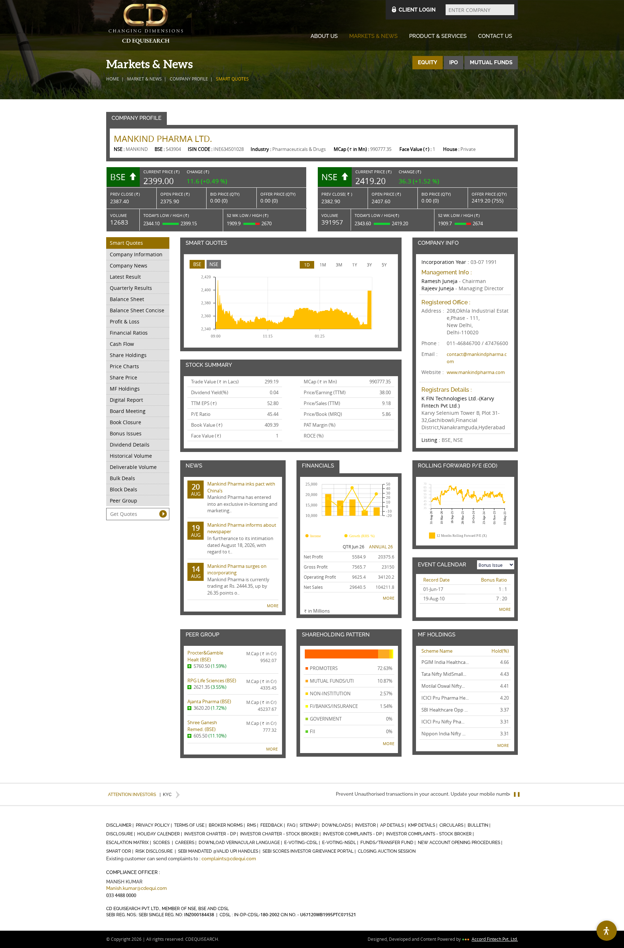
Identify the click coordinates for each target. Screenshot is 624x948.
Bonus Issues (126, 433)
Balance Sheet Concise (137, 310)
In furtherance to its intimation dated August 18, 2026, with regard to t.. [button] (234, 538)
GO (163, 514)
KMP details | (423, 825)
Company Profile (189, 79)
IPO (453, 62)
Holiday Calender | (160, 833)
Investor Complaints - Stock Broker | (430, 833)
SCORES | (163, 842)
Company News (128, 265)
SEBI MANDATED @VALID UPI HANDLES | (219, 851)
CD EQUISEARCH (146, 25)
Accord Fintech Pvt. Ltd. (495, 939)
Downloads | (338, 825)
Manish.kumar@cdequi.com (136, 888)
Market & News (144, 79)
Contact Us (495, 36)
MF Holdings (125, 388)
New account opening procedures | (460, 842)
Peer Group (123, 500)
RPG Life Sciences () (211, 680)
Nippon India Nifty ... (443, 733)
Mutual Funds (491, 62)
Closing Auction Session (387, 851)
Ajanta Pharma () (209, 701)
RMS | (253, 825)
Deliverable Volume (133, 467)
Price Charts (124, 366)
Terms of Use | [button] (191, 825)
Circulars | (453, 825)
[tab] (197, 264)
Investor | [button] (367, 825)
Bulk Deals (122, 478)
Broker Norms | (227, 825)
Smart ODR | (120, 851)
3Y (369, 265)
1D (307, 265)
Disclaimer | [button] (120, 825)
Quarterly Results (131, 287)
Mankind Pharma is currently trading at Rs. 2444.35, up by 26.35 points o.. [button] (230, 579)
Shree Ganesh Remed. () (202, 725)
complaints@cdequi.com (229, 858)
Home (112, 79)
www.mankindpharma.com (476, 372)
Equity (427, 62)
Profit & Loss (124, 321)
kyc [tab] (166, 794)
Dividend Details (130, 444)
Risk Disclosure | (156, 851)
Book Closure (125, 422)
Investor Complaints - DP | (354, 833)
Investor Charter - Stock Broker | (281, 833)
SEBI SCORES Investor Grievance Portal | (310, 851)
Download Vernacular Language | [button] (241, 842)
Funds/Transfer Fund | (388, 842)
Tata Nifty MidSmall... (443, 674)
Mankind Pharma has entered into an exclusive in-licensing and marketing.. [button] (234, 497)
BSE (197, 264)
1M (323, 265)
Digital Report (126, 399)
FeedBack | (273, 825)
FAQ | (293, 825)
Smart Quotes (126, 242)
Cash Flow (122, 343)
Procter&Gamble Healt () (205, 656)
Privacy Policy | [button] (154, 825)
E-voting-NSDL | (340, 842)
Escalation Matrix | (129, 842)
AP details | (393, 825)
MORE (272, 605)
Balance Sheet (127, 299)
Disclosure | (121, 833)
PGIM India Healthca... (445, 662)
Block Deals (123, 489)
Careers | (186, 842)
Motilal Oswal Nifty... (443, 686)
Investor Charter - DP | (211, 833)
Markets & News (373, 36)
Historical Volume (131, 455)
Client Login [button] (417, 9)
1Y (354, 265)
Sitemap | (310, 825)
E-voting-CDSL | (302, 842)
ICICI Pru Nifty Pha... (442, 721)
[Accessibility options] (607, 931)
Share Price (123, 377)
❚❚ (517, 794)
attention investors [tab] (132, 794)
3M (339, 265)
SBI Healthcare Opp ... (444, 709)
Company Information (136, 254)
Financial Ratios (129, 332)
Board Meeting (128, 411)
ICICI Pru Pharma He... (445, 698)
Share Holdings (128, 355)
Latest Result (125, 276)
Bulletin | (479, 825)
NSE (213, 264)
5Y (384, 265)
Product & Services (438, 36)
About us (324, 36)
